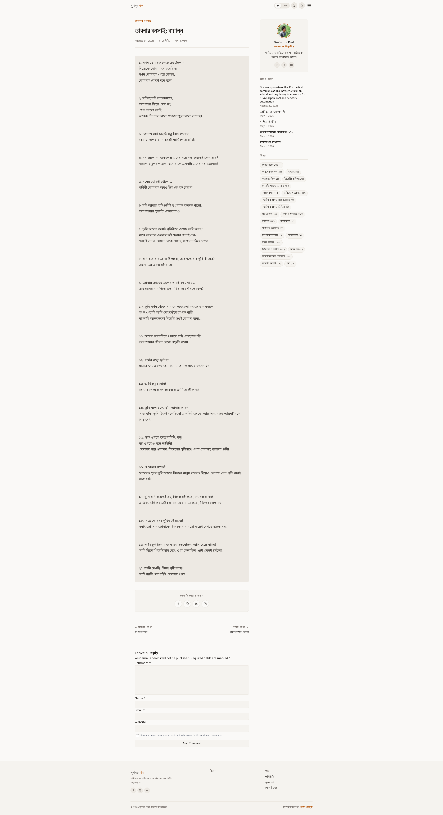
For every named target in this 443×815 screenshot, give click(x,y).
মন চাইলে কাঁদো (141, 632)
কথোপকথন (270, 193)
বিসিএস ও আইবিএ (273, 249)
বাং (278, 5)
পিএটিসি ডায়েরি (272, 235)
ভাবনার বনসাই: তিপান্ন (239, 632)
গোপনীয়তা (271, 788)
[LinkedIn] (196, 603)
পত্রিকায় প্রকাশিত (272, 228)
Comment (143, 663)
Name (140, 698)
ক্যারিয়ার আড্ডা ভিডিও (275, 207)
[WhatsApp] (187, 603)
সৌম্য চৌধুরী (306, 807)
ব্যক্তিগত (296, 249)
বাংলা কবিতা (271, 242)
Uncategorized (271, 165)
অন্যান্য (293, 172)
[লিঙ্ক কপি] (205, 603)
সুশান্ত (136, 5)
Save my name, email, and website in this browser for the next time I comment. (181, 735)
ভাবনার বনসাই (143, 21)
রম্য (290, 263)
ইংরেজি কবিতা (294, 179)
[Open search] (302, 5)
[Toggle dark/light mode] (294, 5)
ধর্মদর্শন (268, 221)
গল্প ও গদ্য (269, 214)
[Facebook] (178, 603)
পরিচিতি (269, 777)
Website (140, 722)
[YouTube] (291, 65)
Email (139, 710)
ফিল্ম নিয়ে (295, 235)
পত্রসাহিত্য (287, 221)
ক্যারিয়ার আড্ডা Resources (278, 200)
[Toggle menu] (309, 5)
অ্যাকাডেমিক (270, 179)
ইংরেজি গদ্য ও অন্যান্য (275, 186)
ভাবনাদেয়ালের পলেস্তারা (276, 256)
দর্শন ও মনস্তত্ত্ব (293, 214)
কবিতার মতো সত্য (294, 193)
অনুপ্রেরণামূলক (272, 172)
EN (285, 5)
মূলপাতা (269, 782)
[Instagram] (284, 65)
